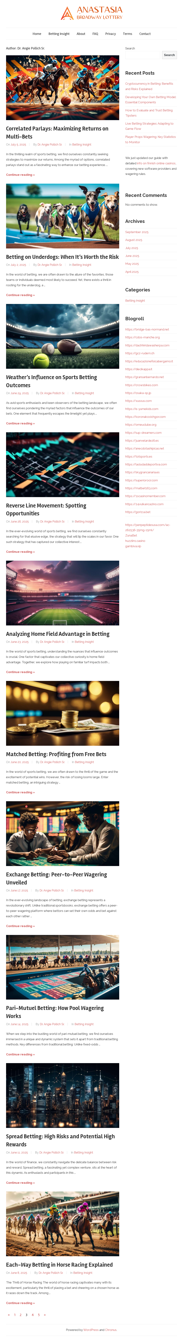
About (81, 34)
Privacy (110, 34)
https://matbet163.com (141, 488)
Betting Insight (59, 34)
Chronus (111, 1330)
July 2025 (131, 248)
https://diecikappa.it (138, 369)
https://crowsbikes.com (141, 385)
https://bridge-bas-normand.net (147, 329)
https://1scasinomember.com (145, 496)
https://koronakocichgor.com (145, 417)
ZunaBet (131, 535)
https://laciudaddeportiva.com (146, 464)
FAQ (95, 34)
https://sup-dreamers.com (143, 432)
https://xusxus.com (138, 401)
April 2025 (132, 272)
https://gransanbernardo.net (144, 377)
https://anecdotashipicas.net (144, 448)
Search (130, 48)
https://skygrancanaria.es (142, 472)
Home (37, 34)
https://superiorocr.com (141, 480)
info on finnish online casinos (156, 163)
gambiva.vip (133, 546)
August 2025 (133, 240)
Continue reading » (20, 174)
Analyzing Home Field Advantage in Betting (58, 633)
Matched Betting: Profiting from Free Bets (56, 754)
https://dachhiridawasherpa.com (147, 345)
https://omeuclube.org (140, 424)
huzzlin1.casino (135, 541)
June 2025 (132, 256)
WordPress (91, 1330)
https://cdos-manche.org (142, 337)
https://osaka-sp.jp (138, 393)
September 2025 (137, 232)
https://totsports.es (138, 456)
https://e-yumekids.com (141, 409)
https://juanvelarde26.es (142, 440)
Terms (127, 34)
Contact (145, 34)
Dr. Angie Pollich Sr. (50, 144)
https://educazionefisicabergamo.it (149, 361)
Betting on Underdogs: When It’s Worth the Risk (62, 256)
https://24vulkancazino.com (144, 504)
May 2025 (132, 263)
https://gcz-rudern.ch (139, 353)
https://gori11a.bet (137, 512)
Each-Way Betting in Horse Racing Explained (59, 1264)
